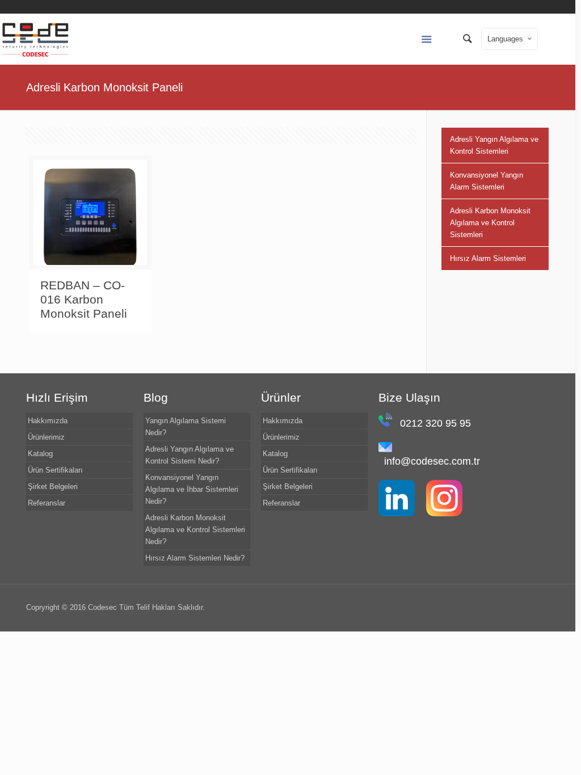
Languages (505, 39)
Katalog (40, 453)
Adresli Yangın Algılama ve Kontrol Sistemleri (494, 145)
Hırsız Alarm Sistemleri (488, 258)
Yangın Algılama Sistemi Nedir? (185, 426)
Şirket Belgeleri (53, 486)
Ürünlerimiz (46, 437)
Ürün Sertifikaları (55, 470)
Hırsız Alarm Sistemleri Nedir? (195, 558)
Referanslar (46, 503)
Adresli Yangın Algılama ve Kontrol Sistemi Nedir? (189, 455)
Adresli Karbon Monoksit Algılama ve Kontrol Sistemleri (490, 223)
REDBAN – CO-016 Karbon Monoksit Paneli (83, 299)
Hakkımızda (48, 420)
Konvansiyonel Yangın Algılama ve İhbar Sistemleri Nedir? (191, 489)
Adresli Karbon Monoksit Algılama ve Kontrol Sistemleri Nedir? (195, 529)
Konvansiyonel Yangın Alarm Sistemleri (486, 181)
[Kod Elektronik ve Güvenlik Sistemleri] (35, 39)
